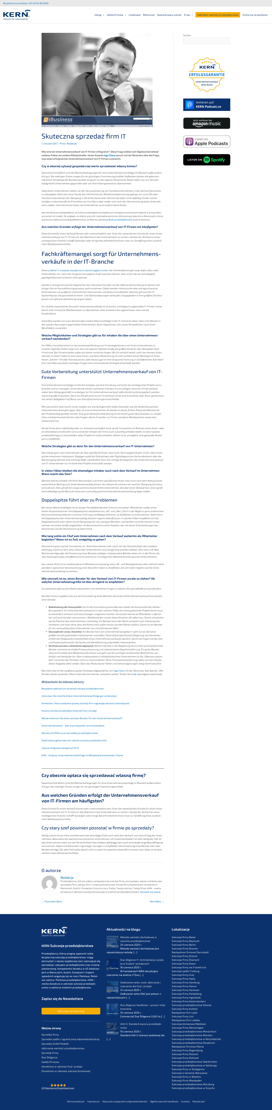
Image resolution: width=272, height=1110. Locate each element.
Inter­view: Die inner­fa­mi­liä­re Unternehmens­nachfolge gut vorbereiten (79, 695)
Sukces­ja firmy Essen (184, 963)
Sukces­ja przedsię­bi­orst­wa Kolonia (191, 1004)
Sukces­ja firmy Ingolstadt (186, 997)
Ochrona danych (76, 1101)
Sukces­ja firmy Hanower (185, 989)
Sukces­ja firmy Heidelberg (187, 993)
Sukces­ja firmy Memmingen (187, 1027)
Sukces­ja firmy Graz (183, 974)
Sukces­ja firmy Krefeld (184, 1008)
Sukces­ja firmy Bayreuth (185, 940)
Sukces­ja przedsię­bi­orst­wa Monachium (194, 1031)
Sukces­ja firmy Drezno (184, 955)
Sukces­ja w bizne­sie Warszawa (189, 1072)
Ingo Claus (109, 155)
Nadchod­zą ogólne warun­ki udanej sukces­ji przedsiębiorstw (74, 740)
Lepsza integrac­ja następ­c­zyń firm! (60, 747)
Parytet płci (199, 1101)
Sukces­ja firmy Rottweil (185, 1057)
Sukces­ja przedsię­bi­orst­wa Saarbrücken (194, 1061)
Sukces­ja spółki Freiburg (185, 971)
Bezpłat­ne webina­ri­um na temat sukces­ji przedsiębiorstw (73, 688)
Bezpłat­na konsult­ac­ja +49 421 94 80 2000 (25, 3)
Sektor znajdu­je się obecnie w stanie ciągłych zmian (79, 270)
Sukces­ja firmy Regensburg (187, 1050)
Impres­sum (93, 1101)
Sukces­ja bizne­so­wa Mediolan (189, 1023)
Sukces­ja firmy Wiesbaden (187, 1080)
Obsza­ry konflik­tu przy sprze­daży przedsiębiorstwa (70, 733)
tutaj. (134, 674)
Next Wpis (157, 901)
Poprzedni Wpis (52, 901)
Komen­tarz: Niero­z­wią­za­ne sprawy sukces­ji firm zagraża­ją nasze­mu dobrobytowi (85, 703)
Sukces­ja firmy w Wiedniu (186, 1076)
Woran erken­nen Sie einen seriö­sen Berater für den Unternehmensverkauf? (82, 718)
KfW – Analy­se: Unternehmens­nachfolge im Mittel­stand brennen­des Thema (82, 755)
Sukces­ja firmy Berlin (184, 944)
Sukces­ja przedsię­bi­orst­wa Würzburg (193, 1084)
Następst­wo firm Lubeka (186, 1020)
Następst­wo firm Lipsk (184, 1012)
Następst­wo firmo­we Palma (188, 1046)
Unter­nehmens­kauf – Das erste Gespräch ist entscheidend (73, 725)
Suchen (187, 35)
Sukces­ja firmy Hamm (184, 986)
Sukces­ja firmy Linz (183, 1016)
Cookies (185, 1101)
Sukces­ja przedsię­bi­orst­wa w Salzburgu (194, 1065)
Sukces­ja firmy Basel (184, 937)
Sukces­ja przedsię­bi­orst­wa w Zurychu (193, 1087)
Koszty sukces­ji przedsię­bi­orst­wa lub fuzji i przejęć (69, 710)
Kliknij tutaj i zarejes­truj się (70, 1011)
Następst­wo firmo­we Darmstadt (190, 952)
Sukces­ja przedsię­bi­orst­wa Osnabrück (193, 1042)
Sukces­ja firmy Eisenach (185, 959)
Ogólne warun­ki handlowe (164, 1101)
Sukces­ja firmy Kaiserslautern (189, 1001)
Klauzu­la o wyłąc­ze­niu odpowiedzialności (124, 1101)
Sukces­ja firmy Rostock (185, 1053)
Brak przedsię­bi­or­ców (120, 219)
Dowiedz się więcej (150, 891)
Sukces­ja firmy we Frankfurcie (189, 967)
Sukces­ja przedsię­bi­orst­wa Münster (192, 1035)
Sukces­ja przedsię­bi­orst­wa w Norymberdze (196, 1038)
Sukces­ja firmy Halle (183, 978)
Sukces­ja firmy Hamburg (186, 982)
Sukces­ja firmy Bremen (185, 948)
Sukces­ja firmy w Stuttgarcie (188, 1069)
